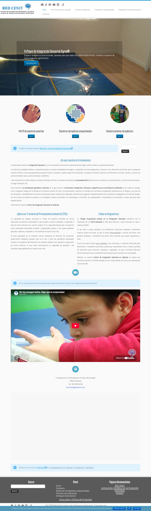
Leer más (137, 508)
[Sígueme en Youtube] (55, 4)
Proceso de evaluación (66, 493)
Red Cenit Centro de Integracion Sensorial (73, 505)
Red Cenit (40, 467)
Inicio (44, 9)
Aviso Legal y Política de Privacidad (75, 499)
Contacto (46, 14)
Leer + (31, 136)
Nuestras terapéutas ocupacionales (72, 490)
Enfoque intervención (66, 495)
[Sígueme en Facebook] (51, 4)
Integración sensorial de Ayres (130, 9)
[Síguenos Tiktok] (47, 4)
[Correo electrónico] (43, 4)
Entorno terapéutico (82, 9)
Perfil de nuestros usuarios (61, 9)
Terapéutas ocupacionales (104, 9)
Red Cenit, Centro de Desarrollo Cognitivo (55, 148)
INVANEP (120, 493)
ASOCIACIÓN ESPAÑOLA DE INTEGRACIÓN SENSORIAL (119, 489)
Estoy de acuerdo (119, 508)
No (129, 508)
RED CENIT (120, 485)
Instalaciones (31, 63)
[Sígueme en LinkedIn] (58, 4)
